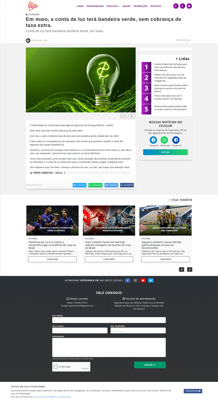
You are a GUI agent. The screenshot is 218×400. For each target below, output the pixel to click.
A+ (132, 116)
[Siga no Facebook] (127, 280)
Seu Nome (57, 315)
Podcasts (112, 6)
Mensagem (58, 336)
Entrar (165, 152)
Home (80, 6)
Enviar (148, 364)
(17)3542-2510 (79, 302)
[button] (189, 269)
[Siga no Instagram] (135, 280)
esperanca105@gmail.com (80, 305)
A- (124, 116)
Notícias (155, 6)
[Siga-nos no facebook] (182, 6)
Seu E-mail (58, 326)
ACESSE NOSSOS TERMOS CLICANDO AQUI (53, 397)
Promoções (140, 6)
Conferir (52, 259)
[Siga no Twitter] (150, 280)
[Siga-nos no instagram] (176, 6)
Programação (95, 6)
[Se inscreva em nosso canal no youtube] (189, 6)
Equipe (126, 6)
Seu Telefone (118, 326)
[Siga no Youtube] (143, 280)
